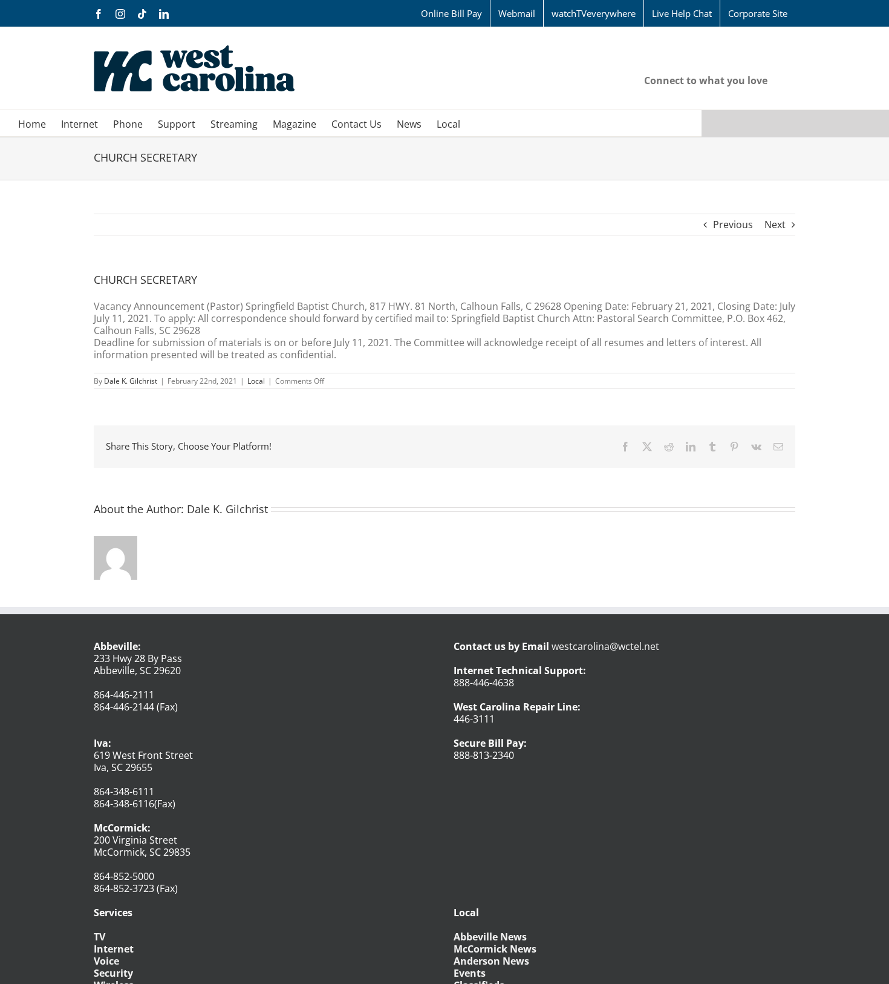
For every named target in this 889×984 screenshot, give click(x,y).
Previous (733, 224)
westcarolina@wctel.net (605, 646)
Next (775, 224)
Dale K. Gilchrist (130, 381)
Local (256, 381)
